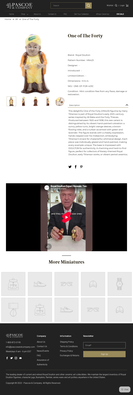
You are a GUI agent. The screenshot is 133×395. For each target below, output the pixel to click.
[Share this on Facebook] (76, 166)
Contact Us (52, 14)
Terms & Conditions (69, 346)
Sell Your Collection (81, 14)
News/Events (43, 351)
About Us (37, 14)
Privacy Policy (66, 351)
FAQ (65, 14)
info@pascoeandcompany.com (20, 347)
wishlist (110, 5)
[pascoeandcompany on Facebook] (7, 358)
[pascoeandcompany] (19, 6)
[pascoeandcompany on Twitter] (11, 358)
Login (122, 5)
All (16, 19)
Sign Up (104, 354)
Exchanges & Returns (69, 355)
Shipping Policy (67, 342)
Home (11, 14)
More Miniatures (66, 262)
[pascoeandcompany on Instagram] (16, 358)
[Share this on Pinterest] (81, 166)
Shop (23, 14)
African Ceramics (102, 14)
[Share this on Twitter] (70, 166)
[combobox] (70, 5)
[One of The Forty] (35, 64)
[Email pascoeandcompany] (20, 358)
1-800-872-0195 (13, 342)
